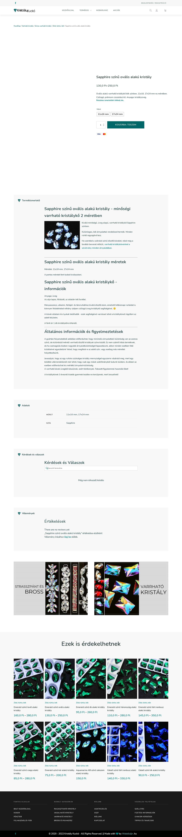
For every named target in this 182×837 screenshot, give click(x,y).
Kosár (17, 813)
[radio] (103, 114)
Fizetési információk (145, 813)
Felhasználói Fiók (23, 820)
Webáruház (102, 10)
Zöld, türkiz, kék (58, 26)
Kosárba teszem (125, 124)
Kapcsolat (99, 820)
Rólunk (98, 817)
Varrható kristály (27, 26)
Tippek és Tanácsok (144, 820)
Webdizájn (127, 833)
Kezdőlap (17, 26)
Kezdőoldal (68, 10)
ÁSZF (96, 813)
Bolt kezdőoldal (22, 809)
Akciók (116, 10)
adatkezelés (100, 809)
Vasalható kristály (64, 813)
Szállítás (139, 809)
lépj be (67, 536)
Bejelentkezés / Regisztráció (153, 3)
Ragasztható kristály (65, 809)
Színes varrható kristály (43, 26)
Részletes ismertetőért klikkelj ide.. (110, 100)
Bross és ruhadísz (63, 820)
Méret (99, 109)
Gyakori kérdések (143, 817)
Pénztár (18, 817)
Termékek (84, 10)
